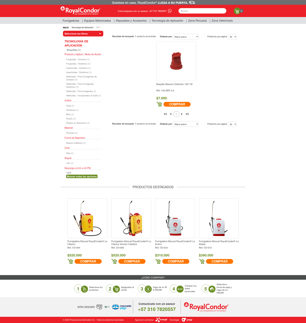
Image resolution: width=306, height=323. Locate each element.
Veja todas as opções (82, 176)
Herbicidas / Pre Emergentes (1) (81, 91)
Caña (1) (70, 105)
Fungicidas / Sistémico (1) (78, 63)
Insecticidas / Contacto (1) (78, 67)
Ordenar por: (166, 36)
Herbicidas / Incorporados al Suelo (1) (83, 95)
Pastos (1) (71, 118)
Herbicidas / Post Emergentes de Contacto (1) (81, 78)
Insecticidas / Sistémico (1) (78, 72)
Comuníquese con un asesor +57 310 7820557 (142, 11)
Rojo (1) (69, 153)
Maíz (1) (70, 114)
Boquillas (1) (74, 49)
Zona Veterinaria (222, 20)
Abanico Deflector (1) (76, 142)
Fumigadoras (71, 20)
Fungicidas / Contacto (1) (77, 59)
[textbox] (202, 11)
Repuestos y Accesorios (131, 20)
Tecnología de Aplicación (167, 20)
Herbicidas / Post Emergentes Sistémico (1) (80, 85)
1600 (98, 27)
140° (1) (69, 163)
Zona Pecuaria (197, 20)
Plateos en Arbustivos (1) (78, 122)
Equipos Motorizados (97, 20)
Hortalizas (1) (72, 109)
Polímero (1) (71, 132)
